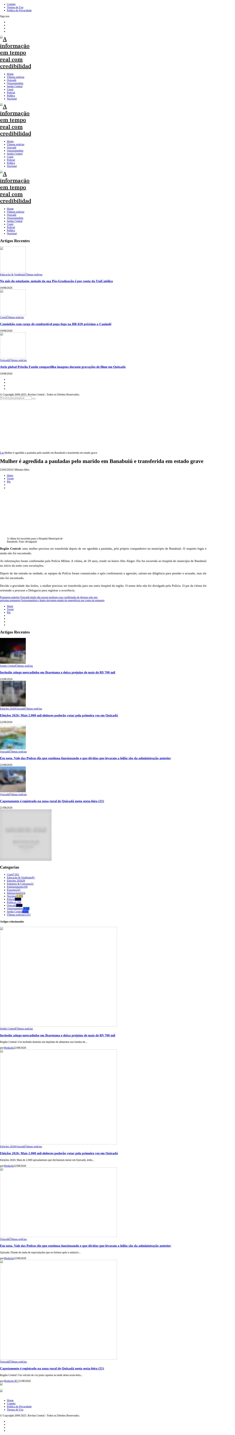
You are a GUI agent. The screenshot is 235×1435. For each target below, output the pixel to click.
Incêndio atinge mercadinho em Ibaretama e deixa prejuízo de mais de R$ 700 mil (57, 672)
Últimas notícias (15, 211)
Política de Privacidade (19, 1406)
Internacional (16, 893)
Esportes (13, 889)
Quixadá (11, 214)
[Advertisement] (117, 425)
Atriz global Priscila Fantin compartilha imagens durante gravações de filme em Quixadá (63, 367)
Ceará (10, 224)
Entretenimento (17, 886)
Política (11, 230)
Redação (9, 1047)
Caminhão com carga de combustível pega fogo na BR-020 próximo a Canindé (55, 324)
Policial (11, 227)
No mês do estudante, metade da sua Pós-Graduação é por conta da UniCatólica (56, 281)
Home (10, 208)
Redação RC (11, 1380)
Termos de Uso (15, 1409)
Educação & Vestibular (21, 877)
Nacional (12, 233)
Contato (11, 1403)
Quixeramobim (15, 218)
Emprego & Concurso (20, 883)
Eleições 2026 (16, 880)
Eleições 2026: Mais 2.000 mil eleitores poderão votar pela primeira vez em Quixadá (59, 715)
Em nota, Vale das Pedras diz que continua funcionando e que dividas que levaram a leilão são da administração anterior (85, 758)
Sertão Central (14, 221)
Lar (2, 452)
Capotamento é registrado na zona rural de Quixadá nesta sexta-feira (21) (52, 801)
